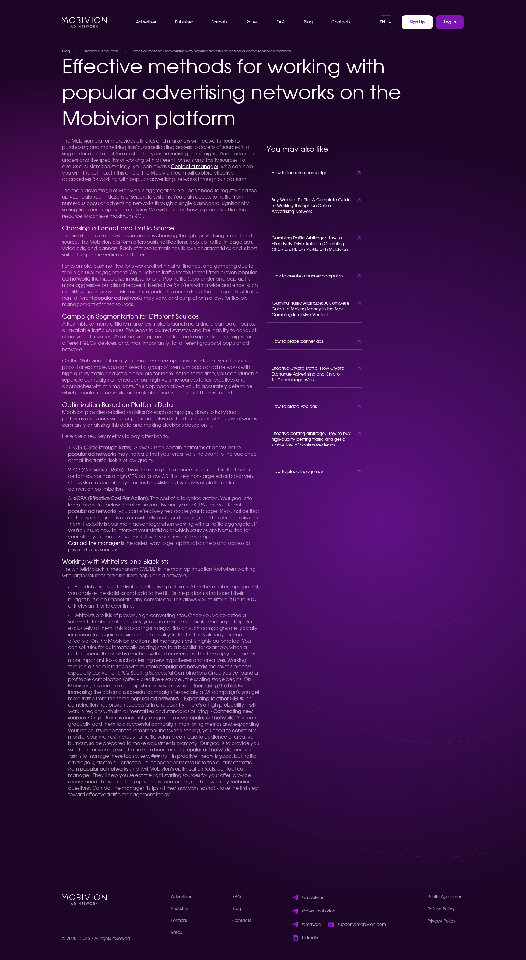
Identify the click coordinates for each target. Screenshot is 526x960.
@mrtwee (311, 925)
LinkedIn (310, 938)
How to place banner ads (297, 341)
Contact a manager (194, 166)
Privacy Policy (441, 921)
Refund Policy (441, 909)
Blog (308, 22)
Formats (219, 22)
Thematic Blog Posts (100, 51)
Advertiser (146, 22)
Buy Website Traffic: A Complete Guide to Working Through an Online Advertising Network (311, 206)
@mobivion (313, 898)
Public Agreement (445, 897)
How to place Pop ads (294, 406)
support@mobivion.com (362, 925)
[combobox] (386, 22)
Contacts (340, 22)
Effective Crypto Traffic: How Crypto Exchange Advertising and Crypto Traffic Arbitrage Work (308, 374)
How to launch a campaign (299, 173)
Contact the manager (94, 543)
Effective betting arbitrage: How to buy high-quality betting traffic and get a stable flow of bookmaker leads (311, 439)
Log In (450, 22)
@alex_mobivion (318, 911)
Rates (252, 22)
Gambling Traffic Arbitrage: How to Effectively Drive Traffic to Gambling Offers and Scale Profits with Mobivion (310, 244)
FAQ (280, 22)
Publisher (184, 22)
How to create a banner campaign (307, 276)
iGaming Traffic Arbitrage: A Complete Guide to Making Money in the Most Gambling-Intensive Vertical (310, 309)
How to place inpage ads (297, 472)
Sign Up (417, 22)
